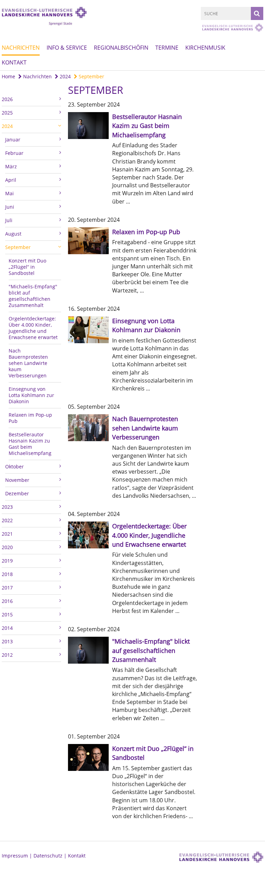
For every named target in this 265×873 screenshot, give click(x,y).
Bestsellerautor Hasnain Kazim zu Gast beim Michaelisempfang (30, 443)
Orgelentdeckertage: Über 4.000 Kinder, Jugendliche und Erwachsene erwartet (33, 327)
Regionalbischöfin (121, 47)
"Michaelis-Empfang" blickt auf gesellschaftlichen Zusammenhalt (33, 295)
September (90, 76)
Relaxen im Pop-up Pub (30, 417)
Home (8, 76)
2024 (64, 76)
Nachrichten (21, 47)
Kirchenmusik (205, 47)
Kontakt (14, 62)
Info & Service (67, 47)
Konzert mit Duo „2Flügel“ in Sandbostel (27, 266)
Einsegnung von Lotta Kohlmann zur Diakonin (31, 395)
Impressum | (17, 855)
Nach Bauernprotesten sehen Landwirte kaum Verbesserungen (28, 363)
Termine (166, 47)
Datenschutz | (50, 855)
